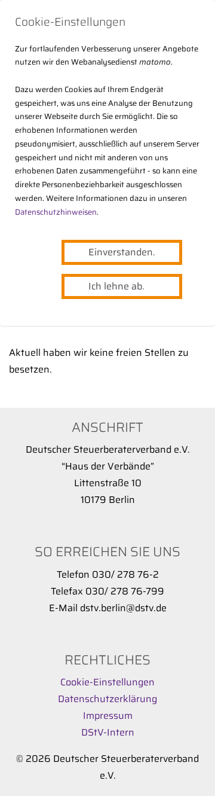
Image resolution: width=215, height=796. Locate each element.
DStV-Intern (107, 732)
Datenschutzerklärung (107, 698)
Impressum (108, 715)
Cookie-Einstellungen (107, 682)
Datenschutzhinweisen (56, 212)
